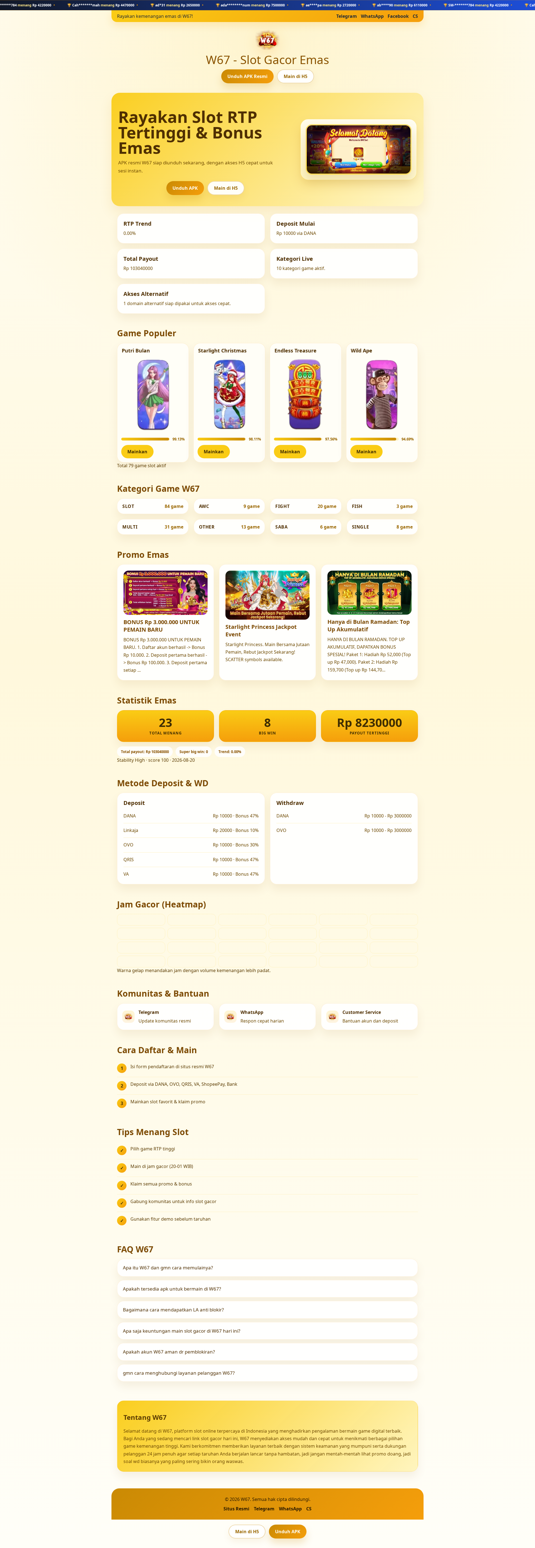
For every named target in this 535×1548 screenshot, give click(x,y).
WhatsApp (372, 16)
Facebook (398, 16)
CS (415, 16)
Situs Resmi (236, 1509)
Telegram (346, 16)
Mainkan (137, 452)
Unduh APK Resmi (247, 76)
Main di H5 (295, 76)
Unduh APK (185, 188)
